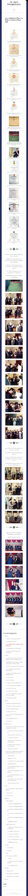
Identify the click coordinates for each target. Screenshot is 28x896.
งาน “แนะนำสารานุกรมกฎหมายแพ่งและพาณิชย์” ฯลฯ (14, 715)
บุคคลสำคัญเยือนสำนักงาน (12, 718)
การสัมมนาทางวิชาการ (11, 711)
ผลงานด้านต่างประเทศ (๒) (11, 691)
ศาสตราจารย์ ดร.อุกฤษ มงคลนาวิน (13, 638)
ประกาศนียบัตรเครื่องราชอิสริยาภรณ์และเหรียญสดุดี (15, 645)
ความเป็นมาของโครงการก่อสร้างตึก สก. (15, 731)
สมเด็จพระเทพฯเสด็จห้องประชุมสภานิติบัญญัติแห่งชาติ (13, 674)
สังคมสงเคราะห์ (8, 724)
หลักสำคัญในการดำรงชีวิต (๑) (12, 873)
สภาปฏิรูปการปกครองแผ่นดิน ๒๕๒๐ (13, 682)
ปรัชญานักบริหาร (10, 870)
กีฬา (7, 853)
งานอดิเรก (7, 845)
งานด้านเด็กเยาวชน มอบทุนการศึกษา (16, 761)
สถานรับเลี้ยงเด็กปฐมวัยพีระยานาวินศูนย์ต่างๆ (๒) (15, 775)
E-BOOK (10, 858)
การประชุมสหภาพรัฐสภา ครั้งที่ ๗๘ (13, 685)
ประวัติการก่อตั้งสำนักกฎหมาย (12, 708)
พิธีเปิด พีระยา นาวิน (12, 758)
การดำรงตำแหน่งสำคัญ (11, 697)
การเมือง (6, 655)
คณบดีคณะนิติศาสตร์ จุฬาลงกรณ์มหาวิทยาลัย (13, 652)
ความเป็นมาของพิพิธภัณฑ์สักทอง (15, 803)
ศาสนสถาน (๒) (9, 795)
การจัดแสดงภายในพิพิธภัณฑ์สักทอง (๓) (15, 814)
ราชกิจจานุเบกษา (10, 677)
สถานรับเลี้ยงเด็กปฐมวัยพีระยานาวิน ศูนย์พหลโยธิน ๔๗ (15, 767)
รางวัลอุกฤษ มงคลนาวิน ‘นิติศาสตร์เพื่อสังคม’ (15, 862)
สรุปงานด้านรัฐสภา (10, 680)
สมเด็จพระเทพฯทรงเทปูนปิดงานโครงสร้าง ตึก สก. (14, 745)
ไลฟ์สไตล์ (7, 868)
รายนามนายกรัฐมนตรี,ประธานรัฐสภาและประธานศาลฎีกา (14, 694)
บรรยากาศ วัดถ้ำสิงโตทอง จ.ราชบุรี (15, 839)
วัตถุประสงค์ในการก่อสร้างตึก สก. (15, 735)
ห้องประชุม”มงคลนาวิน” (13, 748)
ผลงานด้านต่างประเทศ (11, 688)
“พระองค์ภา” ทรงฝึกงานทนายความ (13, 706)
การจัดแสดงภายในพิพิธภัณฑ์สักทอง (15, 806)
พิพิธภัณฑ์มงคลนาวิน (10, 824)
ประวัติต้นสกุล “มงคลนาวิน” (14, 831)
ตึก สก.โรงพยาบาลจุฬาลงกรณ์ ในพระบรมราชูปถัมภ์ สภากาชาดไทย (15, 727)
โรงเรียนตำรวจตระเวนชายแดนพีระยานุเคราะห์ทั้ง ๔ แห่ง (15, 779)
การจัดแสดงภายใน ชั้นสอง (13, 836)
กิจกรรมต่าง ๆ (9, 721)
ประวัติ (6, 636)
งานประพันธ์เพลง (10, 847)
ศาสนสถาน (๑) (9, 792)
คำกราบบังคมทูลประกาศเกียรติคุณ (13, 648)
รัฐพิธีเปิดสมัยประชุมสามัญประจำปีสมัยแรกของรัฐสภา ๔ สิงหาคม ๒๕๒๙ (14, 663)
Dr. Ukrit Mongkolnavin (14, 3)
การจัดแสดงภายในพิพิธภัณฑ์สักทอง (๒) (15, 810)
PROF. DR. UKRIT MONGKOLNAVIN (14, 893)
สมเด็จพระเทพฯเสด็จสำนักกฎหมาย (13, 703)
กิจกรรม (6, 879)
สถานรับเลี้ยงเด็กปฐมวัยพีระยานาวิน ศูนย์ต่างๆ (15, 771)
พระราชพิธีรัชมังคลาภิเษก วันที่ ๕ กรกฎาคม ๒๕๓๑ (13, 669)
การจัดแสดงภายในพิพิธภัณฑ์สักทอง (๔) (15, 818)
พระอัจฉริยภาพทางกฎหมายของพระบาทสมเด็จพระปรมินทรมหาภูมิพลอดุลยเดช (14, 658)
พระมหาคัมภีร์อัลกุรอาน (13, 865)
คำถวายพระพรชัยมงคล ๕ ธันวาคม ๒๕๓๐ (15, 666)
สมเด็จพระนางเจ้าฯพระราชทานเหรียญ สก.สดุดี (14, 741)
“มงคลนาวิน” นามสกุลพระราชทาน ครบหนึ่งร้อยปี (15, 828)
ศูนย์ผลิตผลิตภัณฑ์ (12, 763)
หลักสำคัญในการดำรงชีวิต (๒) (12, 876)
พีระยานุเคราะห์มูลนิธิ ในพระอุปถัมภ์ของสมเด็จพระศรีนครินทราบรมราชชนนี (14, 752)
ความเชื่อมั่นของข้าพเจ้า (11, 641)
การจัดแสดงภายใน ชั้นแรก (13, 834)
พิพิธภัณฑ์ (7, 798)
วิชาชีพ (6, 700)
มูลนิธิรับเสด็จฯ (11, 755)
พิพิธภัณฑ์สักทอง (9, 801)
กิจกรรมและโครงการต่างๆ (13, 783)
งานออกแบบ (9, 850)
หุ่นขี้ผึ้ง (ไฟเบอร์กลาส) (12, 821)
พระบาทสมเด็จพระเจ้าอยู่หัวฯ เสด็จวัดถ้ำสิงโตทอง (14, 789)
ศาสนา (6, 785)
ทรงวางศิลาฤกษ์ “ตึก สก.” (13, 737)
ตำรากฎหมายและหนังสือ (11, 855)
